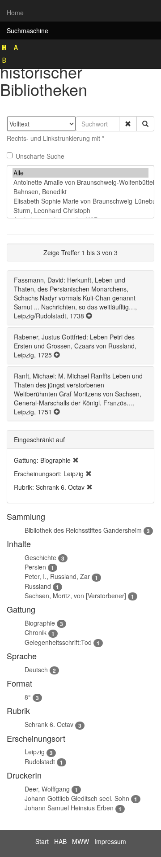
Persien (35, 566)
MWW (80, 841)
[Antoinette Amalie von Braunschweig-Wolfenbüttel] (80, 182)
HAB (60, 841)
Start (42, 841)
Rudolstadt (40, 761)
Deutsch (36, 669)
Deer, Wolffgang (47, 788)
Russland (38, 586)
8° (28, 696)
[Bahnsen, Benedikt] (80, 191)
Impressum (110, 841)
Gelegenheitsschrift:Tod (58, 642)
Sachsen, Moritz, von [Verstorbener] (75, 595)
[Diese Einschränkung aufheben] (75, 460)
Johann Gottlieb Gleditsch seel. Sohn (77, 798)
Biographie (40, 622)
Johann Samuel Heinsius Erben (69, 807)
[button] (128, 123)
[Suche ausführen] (145, 123)
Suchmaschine (27, 30)
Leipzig (35, 751)
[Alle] (80, 173)
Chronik (36, 632)
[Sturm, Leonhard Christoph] (80, 210)
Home (15, 12)
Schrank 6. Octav (49, 724)
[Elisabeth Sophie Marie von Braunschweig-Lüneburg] (80, 201)
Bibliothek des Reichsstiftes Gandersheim (83, 530)
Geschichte (40, 557)
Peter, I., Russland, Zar (57, 576)
